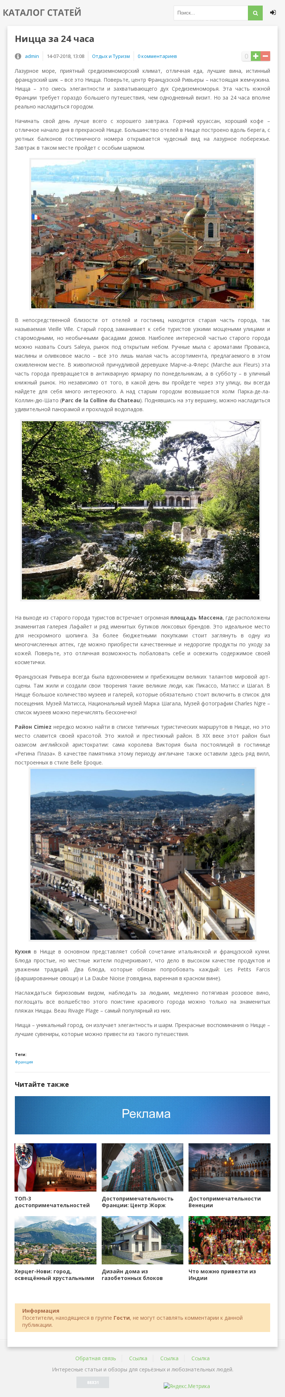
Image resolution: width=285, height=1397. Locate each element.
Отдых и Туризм (111, 56)
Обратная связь (95, 1358)
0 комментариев (157, 56)
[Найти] (255, 13)
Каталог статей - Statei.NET (42, 13)
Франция (24, 1062)
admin (32, 56)
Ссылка (138, 1358)
